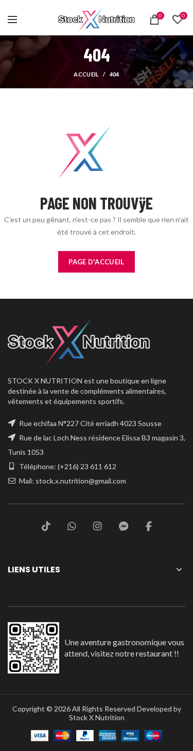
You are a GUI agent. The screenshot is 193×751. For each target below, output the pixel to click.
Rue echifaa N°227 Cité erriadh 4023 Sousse (90, 423)
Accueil (86, 74)
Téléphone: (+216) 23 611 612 (67, 466)
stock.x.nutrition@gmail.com (81, 480)
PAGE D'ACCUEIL (96, 262)
